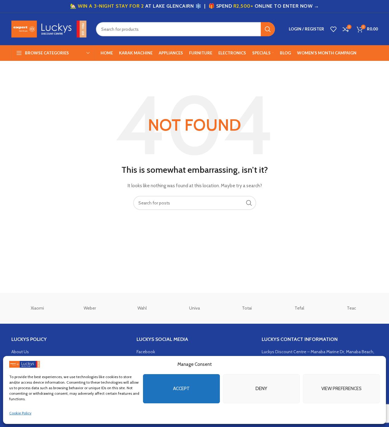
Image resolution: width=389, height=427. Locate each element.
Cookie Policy (20, 413)
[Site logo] (49, 28)
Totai (247, 308)
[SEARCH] (268, 29)
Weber (90, 308)
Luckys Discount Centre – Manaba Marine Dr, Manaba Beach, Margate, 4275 (318, 355)
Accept (181, 388)
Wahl (142, 308)
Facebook (146, 351)
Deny (261, 388)
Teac (351, 308)
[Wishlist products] (333, 29)
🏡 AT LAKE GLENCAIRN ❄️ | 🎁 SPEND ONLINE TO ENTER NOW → (194, 6)
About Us (20, 351)
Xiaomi (37, 308)
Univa (194, 308)
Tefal (299, 308)
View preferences (341, 388)
